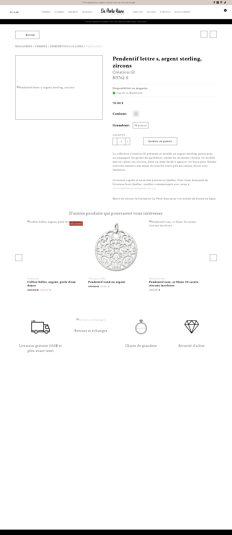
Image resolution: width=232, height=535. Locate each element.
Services (138, 12)
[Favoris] (138, 141)
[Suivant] (213, 34)
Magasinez (23, 46)
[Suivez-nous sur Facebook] (214, 2)
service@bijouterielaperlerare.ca (134, 188)
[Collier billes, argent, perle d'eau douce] (55, 256)
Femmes (46, 12)
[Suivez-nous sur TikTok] (225, 2)
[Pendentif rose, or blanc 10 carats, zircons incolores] (177, 256)
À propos (165, 12)
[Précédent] (204, 34)
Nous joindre (182, 12)
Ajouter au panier (160, 141)
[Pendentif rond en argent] (116, 254)
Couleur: (120, 114)
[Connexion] (220, 12)
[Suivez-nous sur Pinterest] (221, 2)
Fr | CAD (14, 12)
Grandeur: (121, 125)
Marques (87, 12)
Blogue (151, 12)
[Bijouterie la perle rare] (113, 11)
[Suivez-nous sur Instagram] (218, 2)
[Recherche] (6, 12)
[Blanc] (136, 114)
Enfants (73, 12)
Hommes (59, 12)
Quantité (119, 135)
